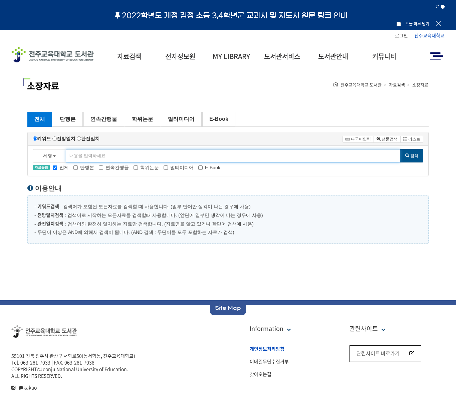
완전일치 (90, 138)
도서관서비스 (282, 56)
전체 (39, 119)
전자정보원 (180, 56)
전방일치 (66, 138)
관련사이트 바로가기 (378, 353)
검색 (413, 155)
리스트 (413, 139)
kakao (30, 387)
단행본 (68, 119)
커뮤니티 (384, 56)
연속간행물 (103, 119)
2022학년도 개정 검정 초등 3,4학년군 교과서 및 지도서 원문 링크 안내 (235, 15)
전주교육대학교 (429, 35)
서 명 (48, 155)
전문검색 (389, 139)
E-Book (218, 119)
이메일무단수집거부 (269, 361)
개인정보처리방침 (267, 348)
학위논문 (142, 119)
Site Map (228, 308)
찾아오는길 (260, 374)
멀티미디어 (181, 119)
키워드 (44, 138)
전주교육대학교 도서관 (361, 84)
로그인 (401, 35)
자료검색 (129, 56)
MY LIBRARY (231, 56)
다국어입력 (360, 139)
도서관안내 (333, 56)
